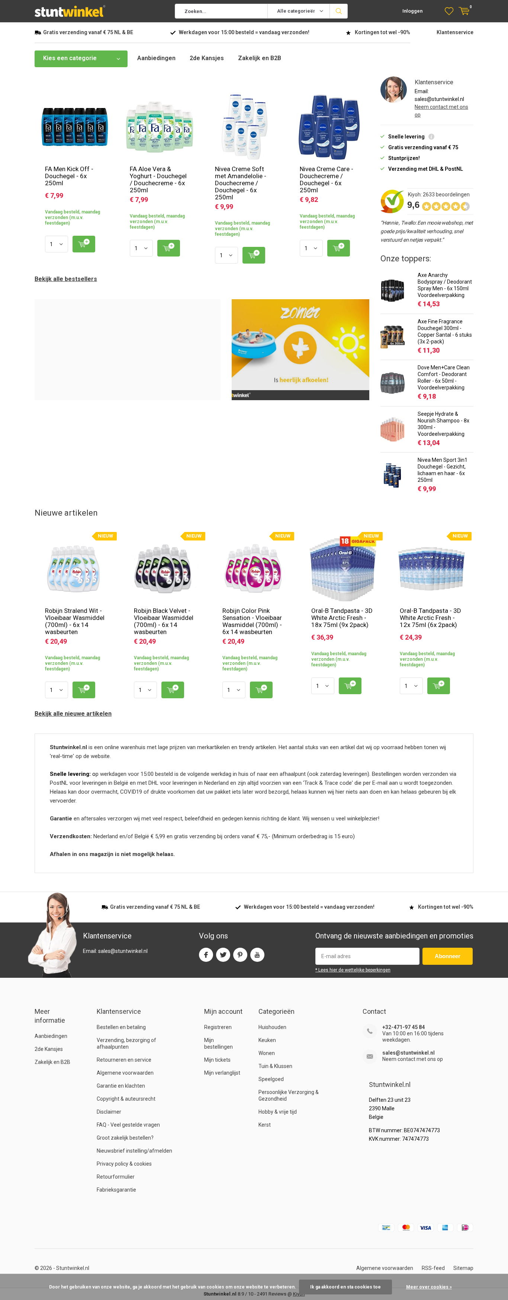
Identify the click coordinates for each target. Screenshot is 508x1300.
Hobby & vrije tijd (277, 1112)
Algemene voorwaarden (125, 1073)
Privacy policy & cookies (124, 1164)
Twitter (223, 955)
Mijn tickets (217, 1060)
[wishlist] (449, 11)
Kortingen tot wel (382, 32)
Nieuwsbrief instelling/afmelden (134, 1151)
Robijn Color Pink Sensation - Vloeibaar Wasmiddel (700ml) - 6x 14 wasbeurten (252, 621)
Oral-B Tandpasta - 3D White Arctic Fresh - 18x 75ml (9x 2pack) (342, 617)
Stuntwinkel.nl (72, 1268)
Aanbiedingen (156, 58)
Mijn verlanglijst (222, 1073)
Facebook (206, 955)
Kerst (264, 1125)
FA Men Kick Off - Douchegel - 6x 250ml (69, 176)
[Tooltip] (431, 137)
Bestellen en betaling (121, 1027)
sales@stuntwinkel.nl (408, 1053)
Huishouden (272, 1027)
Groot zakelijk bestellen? (125, 1138)
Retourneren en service (124, 1060)
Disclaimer (109, 1112)
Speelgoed (271, 1079)
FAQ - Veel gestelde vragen (128, 1125)
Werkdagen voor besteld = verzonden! (244, 32)
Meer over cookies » (429, 1287)
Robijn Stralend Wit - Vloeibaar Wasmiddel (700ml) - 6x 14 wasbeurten (75, 621)
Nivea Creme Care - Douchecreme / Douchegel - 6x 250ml (326, 179)
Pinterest (240, 955)
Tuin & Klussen (275, 1066)
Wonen (266, 1053)
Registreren (218, 1027)
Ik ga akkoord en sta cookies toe (345, 1287)
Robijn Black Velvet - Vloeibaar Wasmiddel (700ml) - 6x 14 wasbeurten (163, 621)
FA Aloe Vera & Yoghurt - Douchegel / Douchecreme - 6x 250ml (158, 179)
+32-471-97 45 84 (403, 1027)
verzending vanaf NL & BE (88, 32)
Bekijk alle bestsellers (66, 278)
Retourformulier (116, 1177)
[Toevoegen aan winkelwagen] (84, 244)
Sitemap (463, 1268)
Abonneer (447, 956)
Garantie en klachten (121, 1086)
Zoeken (339, 11)
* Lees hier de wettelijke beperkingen (352, 970)
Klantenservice (455, 32)
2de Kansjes (207, 58)
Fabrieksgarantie (116, 1190)
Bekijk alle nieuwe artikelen (73, 713)
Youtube (257, 955)
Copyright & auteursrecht (126, 1099)
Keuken (267, 1040)
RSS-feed (433, 1268)
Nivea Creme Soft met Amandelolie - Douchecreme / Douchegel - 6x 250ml (240, 183)
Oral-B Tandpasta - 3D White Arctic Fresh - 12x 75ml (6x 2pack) (430, 617)
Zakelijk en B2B (259, 58)
